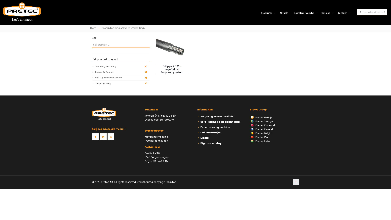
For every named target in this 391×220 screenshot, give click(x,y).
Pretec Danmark (265, 125)
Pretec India (262, 141)
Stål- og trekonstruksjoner (108, 77)
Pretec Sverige (264, 121)
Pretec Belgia (263, 133)
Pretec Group (263, 117)
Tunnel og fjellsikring (105, 66)
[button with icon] (95, 136)
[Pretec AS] (22, 11)
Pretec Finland (264, 129)
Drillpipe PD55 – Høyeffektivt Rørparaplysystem (172, 69)
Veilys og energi (103, 83)
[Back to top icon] (296, 182)
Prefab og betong (104, 72)
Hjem (93, 28)
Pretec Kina (262, 137)
